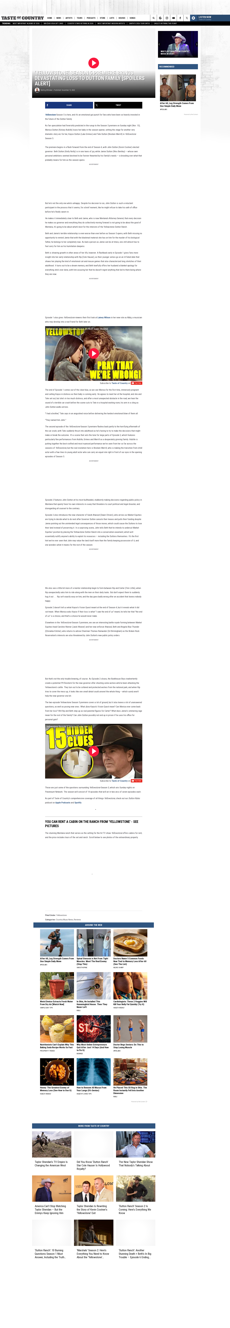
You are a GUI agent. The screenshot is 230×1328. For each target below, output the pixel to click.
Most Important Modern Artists (111, 23)
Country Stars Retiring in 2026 (80, 23)
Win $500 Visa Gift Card (53, 23)
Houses (122, 18)
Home (49, 18)
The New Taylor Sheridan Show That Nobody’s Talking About (136, 1163)
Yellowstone (61, 915)
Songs (132, 18)
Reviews (77, 920)
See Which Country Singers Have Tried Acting (176, 52)
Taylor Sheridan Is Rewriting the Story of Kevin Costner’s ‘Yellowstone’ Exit (92, 1210)
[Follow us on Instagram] (167, 18)
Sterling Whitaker (46, 90)
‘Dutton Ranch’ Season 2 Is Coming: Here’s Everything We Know (135, 1210)
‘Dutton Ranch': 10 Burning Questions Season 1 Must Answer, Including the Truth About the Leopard (49, 1254)
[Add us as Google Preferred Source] (160, 18)
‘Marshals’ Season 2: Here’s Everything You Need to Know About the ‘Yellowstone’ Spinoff (93, 1254)
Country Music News (64, 920)
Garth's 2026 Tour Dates (139, 23)
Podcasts (91, 18)
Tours (79, 18)
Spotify (78, 802)
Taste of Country (120, 383)
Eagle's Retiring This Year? (165, 23)
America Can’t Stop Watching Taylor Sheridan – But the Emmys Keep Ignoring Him (50, 1210)
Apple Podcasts (62, 802)
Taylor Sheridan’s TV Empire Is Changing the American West (51, 1163)
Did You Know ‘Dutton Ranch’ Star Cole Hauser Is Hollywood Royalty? (93, 1165)
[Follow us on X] (187, 18)
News (58, 18)
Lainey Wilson (104, 317)
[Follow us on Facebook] (180, 18)
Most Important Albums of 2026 (26, 23)
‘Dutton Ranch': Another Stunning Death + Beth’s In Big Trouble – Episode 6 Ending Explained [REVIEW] (135, 1254)
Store (102, 18)
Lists (112, 18)
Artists (68, 18)
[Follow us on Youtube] (173, 18)
